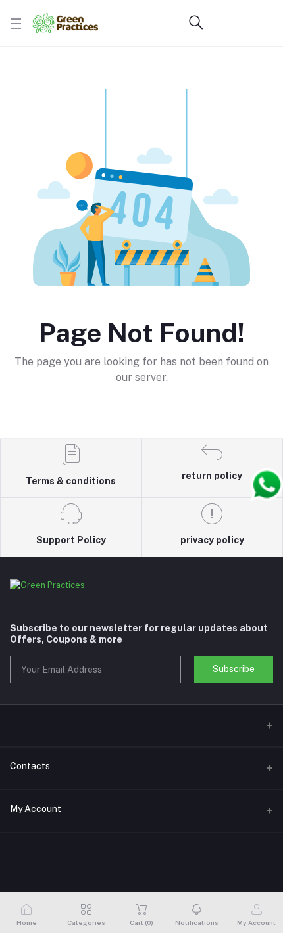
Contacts (30, 766)
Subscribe (234, 669)
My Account (35, 809)
